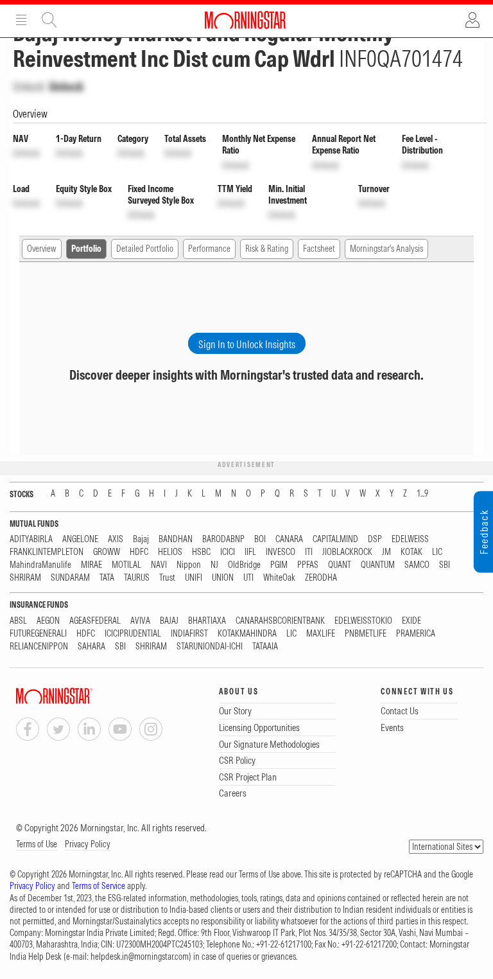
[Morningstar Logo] (245, 20)
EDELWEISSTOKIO (363, 621)
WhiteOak (279, 578)
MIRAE (91, 565)
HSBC (201, 552)
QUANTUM (378, 565)
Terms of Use (36, 844)
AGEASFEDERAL (95, 621)
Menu (21, 20)
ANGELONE (80, 539)
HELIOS (170, 552)
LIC (437, 552)
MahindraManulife (40, 565)
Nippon (189, 565)
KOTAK (411, 552)
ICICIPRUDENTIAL (133, 634)
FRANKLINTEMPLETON (46, 552)
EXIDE (411, 621)
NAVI (159, 565)
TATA (106, 578)
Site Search (49, 20)
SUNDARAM (70, 578)
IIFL (250, 552)
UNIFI (193, 578)
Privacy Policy (87, 844)
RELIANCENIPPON (39, 646)
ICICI (227, 552)
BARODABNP (223, 539)
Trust (167, 578)
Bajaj (141, 539)
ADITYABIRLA (31, 539)
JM (386, 552)
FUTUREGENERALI (38, 634)
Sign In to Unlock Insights (246, 344)
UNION (223, 578)
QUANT (339, 565)
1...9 (422, 493)
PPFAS (307, 565)
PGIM (279, 565)
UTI (248, 578)
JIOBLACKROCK (347, 552)
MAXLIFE (320, 634)
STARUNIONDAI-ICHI (210, 646)
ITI (309, 552)
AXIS (115, 539)
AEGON (48, 621)
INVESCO (280, 552)
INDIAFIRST (189, 634)
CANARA (289, 539)
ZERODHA (321, 578)
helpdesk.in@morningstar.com (140, 956)
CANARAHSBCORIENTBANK (280, 621)
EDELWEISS (410, 539)
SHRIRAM (25, 578)
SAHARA (91, 646)
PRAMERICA (415, 634)
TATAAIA (265, 646)
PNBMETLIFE (365, 634)
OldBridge (244, 565)
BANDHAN (176, 539)
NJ (214, 565)
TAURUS (137, 578)
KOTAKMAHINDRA (247, 634)
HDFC (139, 552)
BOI (260, 539)
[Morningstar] (80, 696)
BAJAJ (169, 621)
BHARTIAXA (207, 621)
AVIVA (140, 621)
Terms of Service (98, 886)
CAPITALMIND (335, 539)
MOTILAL (126, 565)
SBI (444, 565)
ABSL (18, 621)
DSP (375, 539)
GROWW (106, 552)
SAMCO (416, 565)
